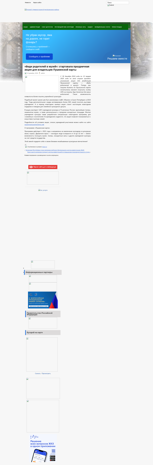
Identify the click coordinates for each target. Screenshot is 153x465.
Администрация (35, 27)
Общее (26, 27)
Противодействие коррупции (64, 27)
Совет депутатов (47, 27)
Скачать (38, 373)
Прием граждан (117, 27)
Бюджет (90, 27)
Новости (28, 2)
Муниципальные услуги (102, 27)
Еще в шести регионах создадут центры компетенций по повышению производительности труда (58, 152)
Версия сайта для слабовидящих (44, 167)
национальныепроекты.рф (34, 124)
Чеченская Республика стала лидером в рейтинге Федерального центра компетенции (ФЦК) (55, 150)
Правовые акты (81, 27)
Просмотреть (46, 373)
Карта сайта (37, 2)
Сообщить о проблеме (39, 56)
